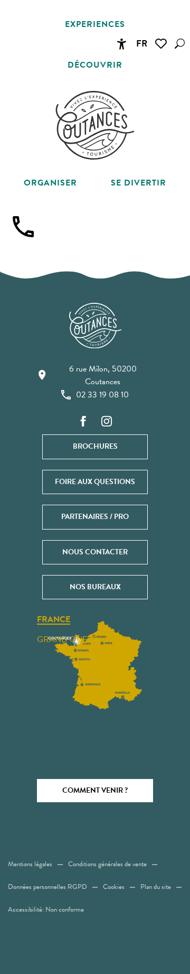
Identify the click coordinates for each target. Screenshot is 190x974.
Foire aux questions (95, 481)
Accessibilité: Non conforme (46, 909)
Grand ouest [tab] (66, 639)
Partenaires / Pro (95, 516)
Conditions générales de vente (107, 864)
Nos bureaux (95, 586)
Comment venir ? (95, 790)
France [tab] (53, 620)
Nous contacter (95, 552)
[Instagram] (106, 422)
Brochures (95, 446)
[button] (180, 44)
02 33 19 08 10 (102, 394)
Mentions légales (30, 864)
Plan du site (155, 887)
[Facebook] (83, 422)
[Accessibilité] (121, 44)
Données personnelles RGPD (47, 887)
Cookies (114, 887)
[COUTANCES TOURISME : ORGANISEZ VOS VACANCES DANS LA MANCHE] (95, 125)
